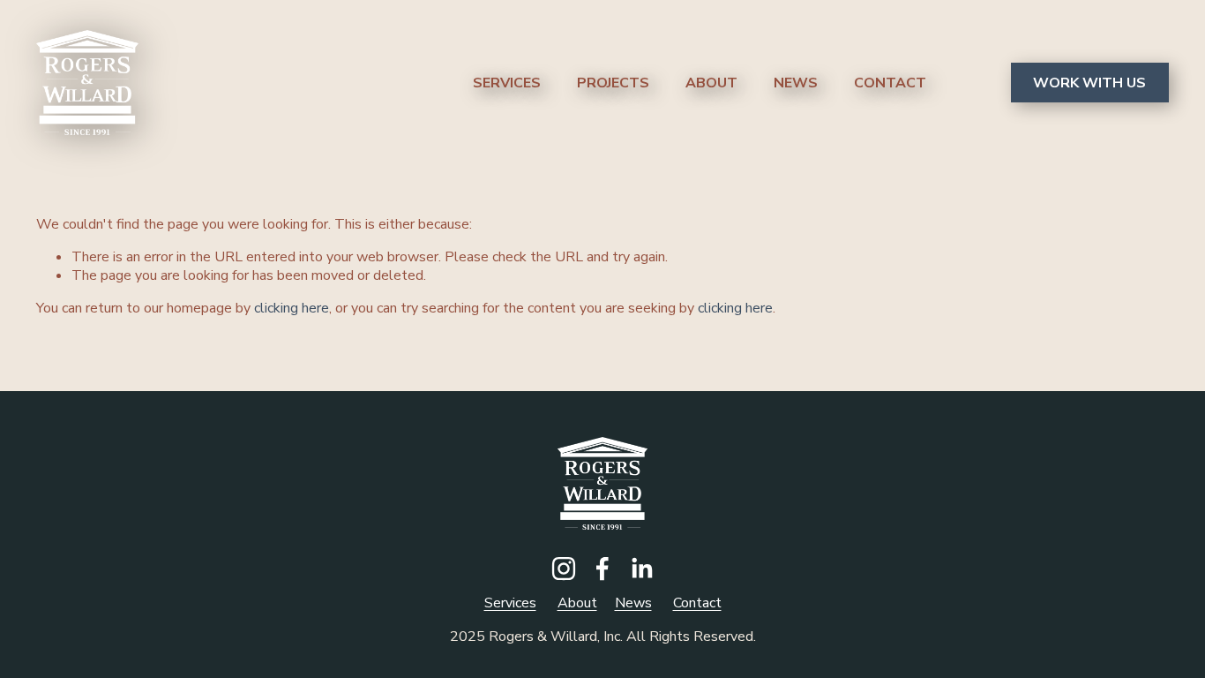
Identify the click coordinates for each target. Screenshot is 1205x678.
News (796, 83)
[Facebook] (602, 568)
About (711, 83)
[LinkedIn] (641, 568)
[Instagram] (563, 568)
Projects (613, 83)
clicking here (291, 308)
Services (507, 83)
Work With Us (1089, 83)
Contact (890, 83)
